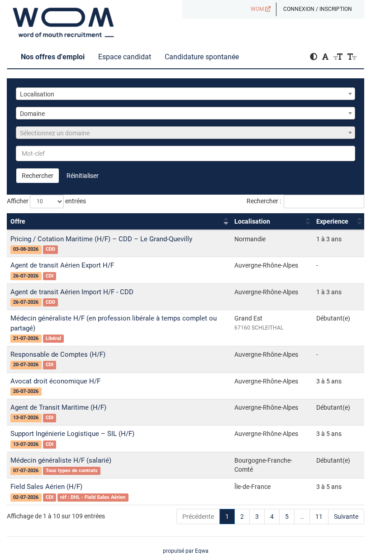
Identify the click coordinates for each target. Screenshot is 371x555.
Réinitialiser (83, 175)
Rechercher (37, 175)
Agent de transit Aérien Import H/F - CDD (71, 292)
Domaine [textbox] (32, 113)
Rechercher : (264, 201)
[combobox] (185, 93)
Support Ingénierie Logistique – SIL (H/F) (72, 434)
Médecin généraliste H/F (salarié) (60, 460)
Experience (332, 221)
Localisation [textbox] (37, 94)
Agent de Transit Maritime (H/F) (58, 407)
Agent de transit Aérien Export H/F (62, 265)
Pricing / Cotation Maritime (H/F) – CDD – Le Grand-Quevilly (101, 239)
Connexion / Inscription (317, 9)
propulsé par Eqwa (186, 551)
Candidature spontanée (202, 57)
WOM (258, 9)
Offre (17, 221)
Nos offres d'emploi (53, 57)
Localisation (252, 221)
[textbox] (185, 133)
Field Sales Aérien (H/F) (46, 487)
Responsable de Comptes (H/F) (57, 354)
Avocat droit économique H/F (55, 381)
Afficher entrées (46, 201)
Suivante (346, 516)
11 (319, 516)
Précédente (198, 516)
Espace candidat (124, 57)
